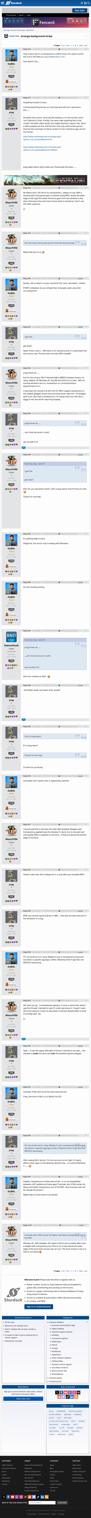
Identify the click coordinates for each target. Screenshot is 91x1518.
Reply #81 (27, 327)
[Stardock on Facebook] (61, 1392)
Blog (51, 1468)
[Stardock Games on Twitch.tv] (70, 1392)
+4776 (11, 76)
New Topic (80, 10)
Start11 (4, 1471)
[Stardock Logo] (13, 3)
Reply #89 (27, 726)
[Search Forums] (88, 3)
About (52, 1465)
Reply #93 (27, 911)
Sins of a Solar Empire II (33, 1475)
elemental (65, 1431)
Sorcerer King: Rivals (32, 1491)
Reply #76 (27, 49)
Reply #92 (27, 870)
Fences (4, 1475)
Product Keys (77, 1475)
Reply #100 (27, 1225)
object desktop (54, 1431)
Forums (52, 1491)
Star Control (29, 1478)
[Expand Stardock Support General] (50, 1332)
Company (54, 1461)
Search (21, 15)
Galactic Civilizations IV (32, 1471)
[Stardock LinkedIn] (72, 1397)
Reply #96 (27, 1046)
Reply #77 (27, 97)
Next (81, 45)
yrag (11, 112)
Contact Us (54, 1487)
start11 (75, 1424)
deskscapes (68, 1418)
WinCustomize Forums (69, 49)
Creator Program (56, 1484)
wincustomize (53, 1424)
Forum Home (11, 15)
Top (86, 49)
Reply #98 (27, 1135)
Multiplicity (6, 1481)
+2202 (11, 218)
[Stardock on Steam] (78, 1392)
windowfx (79, 1428)
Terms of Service (43, 1514)
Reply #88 (27, 685)
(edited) (80, 278)
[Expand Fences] (50, 1345)
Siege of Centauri (30, 1487)
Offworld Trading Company (34, 1484)
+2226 (11, 661)
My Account (77, 1468)
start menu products (75, 1411)
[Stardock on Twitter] (57, 1392)
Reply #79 (27, 233)
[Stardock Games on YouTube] (66, 1392)
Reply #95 (27, 1000)
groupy (51, 1418)
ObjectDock (30, 30)
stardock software (55, 1414)
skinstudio (52, 1428)
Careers (52, 1475)
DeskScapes (6, 1478)
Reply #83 (27, 413)
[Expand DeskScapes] (50, 1341)
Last (85, 45)
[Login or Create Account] (82, 3)
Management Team (57, 1471)
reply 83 (41, 640)
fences (51, 1411)
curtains (52, 1434)
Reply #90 (27, 776)
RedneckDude (11, 645)
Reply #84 (27, 454)
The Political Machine (32, 1481)
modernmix (61, 1434)
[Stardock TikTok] (68, 1397)
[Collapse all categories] (87, 1322)
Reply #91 (27, 824)
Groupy (4, 1484)
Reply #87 (27, 631)
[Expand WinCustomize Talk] (50, 1371)
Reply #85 (27, 534)
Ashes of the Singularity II (33, 1465)
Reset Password (78, 1478)
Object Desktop (7, 1465)
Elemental (28, 1468)
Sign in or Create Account (39, 1306)
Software (6, 1461)
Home (5, 30)
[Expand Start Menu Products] (50, 1367)
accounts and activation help (58, 1421)
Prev (67, 45)
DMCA (54, 1514)
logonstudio (75, 1431)
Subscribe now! (23, 1398)
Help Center (77, 1465)
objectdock (67, 1414)
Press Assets (54, 1481)
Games (27, 1461)
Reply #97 (27, 1087)
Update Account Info (80, 1481)
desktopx (82, 1421)
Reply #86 (27, 582)
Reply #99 (27, 1176)
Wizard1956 (11, 202)
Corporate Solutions (9, 1468)
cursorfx (61, 1428)
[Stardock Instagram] (74, 1392)
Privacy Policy (31, 1514)
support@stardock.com (54, 56)
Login (29, 15)
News (52, 1478)
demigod (70, 1428)
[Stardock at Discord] (63, 1397)
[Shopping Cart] (85, 3)
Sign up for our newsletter (14, 1503)
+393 (11, 124)
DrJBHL (11, 63)
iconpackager (65, 1424)
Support (76, 1461)
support (70, 1434)
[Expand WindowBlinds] (50, 1374)
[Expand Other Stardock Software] (50, 1358)
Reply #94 (27, 952)
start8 (59, 1418)
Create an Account (79, 1471)
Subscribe (62, 1503)
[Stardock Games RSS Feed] (76, 1397)
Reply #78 (27, 188)
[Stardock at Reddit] (59, 1397)
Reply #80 (27, 278)
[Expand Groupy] (50, 1348)
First (63, 45)
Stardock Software (16, 30)
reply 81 (41, 463)
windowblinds (61, 1411)
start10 (73, 1421)
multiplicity (77, 1414)
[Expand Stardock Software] (48, 1322)
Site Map (61, 1514)
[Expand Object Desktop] (50, 1328)
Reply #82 (27, 368)
